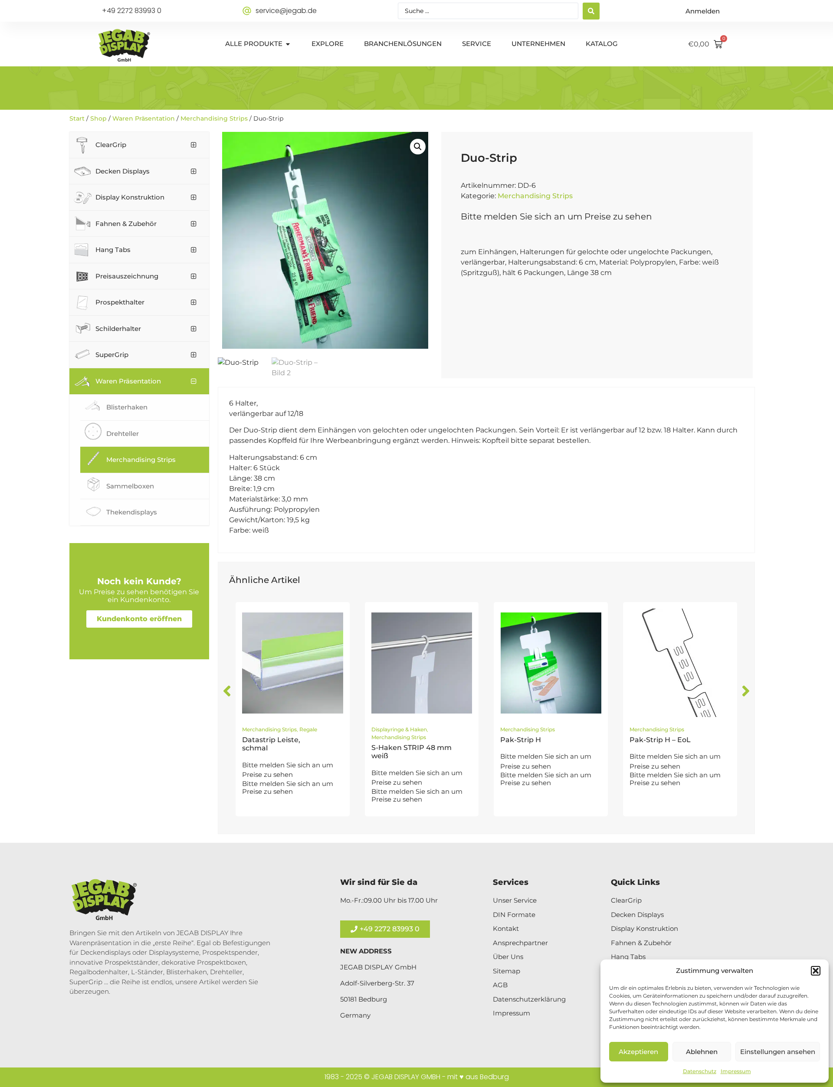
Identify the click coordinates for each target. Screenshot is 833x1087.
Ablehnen (702, 1052)
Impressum (736, 1071)
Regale (308, 729)
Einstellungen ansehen (777, 1052)
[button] (815, 970)
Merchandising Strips (214, 118)
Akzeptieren (638, 1052)
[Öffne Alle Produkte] (288, 44)
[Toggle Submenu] (194, 145)
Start (77, 118)
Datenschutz (699, 1071)
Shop (98, 118)
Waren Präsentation (143, 118)
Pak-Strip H (520, 740)
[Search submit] (591, 11)
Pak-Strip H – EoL (660, 740)
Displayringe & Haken (399, 729)
